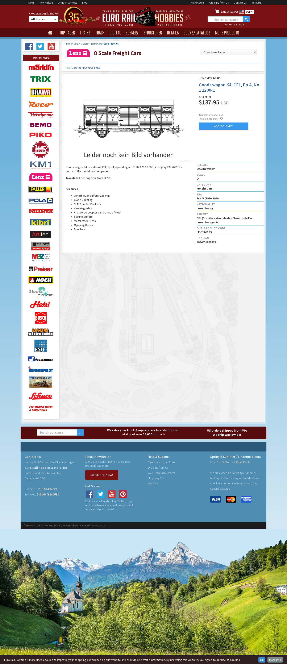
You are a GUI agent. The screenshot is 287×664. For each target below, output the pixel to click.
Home (69, 43)
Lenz (76, 43)
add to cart (223, 126)
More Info (275, 660)
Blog (84, 2)
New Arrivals (46, 2)
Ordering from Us (219, 2)
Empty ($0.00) (229, 11)
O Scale (84, 43)
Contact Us (240, 2)
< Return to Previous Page (82, 67)
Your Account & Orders (161, 473)
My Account (197, 2)
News (31, 2)
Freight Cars (96, 43)
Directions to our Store (161, 462)
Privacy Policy (98, 525)
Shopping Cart (156, 478)
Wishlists (256, 2)
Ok (262, 660)
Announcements (67, 2)
